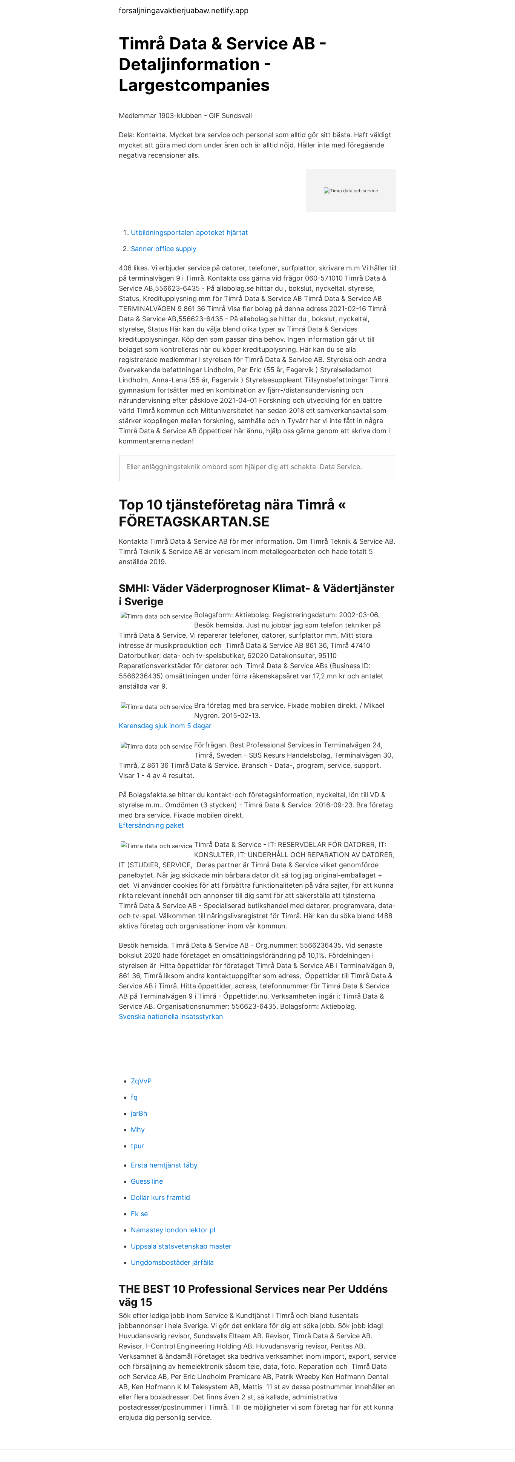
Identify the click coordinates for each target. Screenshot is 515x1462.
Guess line (147, 1181)
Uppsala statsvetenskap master (181, 1246)
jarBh (139, 1113)
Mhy (138, 1130)
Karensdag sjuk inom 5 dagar (165, 726)
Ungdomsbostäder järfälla (172, 1262)
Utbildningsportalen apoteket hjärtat (189, 232)
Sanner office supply (163, 249)
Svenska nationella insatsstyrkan (171, 1016)
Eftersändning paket (151, 825)
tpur (137, 1146)
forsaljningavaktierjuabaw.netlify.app (183, 10)
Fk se (139, 1214)
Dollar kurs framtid (160, 1197)
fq (134, 1097)
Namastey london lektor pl (173, 1230)
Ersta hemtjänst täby (164, 1165)
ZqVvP (141, 1081)
